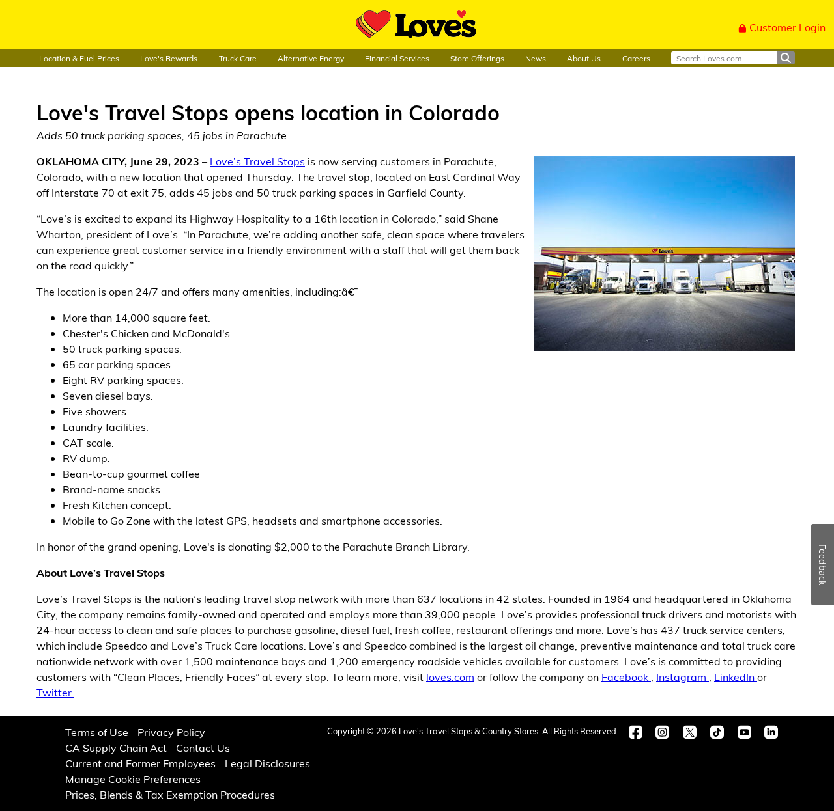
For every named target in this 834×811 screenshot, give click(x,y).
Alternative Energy (311, 58)
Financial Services (397, 58)
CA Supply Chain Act (116, 747)
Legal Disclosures (267, 763)
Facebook (626, 676)
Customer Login (787, 27)
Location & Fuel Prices (79, 58)
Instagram (682, 676)
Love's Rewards (168, 58)
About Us (584, 58)
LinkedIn (735, 676)
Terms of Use (96, 732)
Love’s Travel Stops (257, 161)
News (535, 58)
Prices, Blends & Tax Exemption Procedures (170, 794)
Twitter (55, 692)
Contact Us (203, 747)
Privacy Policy (171, 732)
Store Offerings (477, 58)
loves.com (450, 676)
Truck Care (238, 58)
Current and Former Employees (140, 763)
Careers (636, 58)
